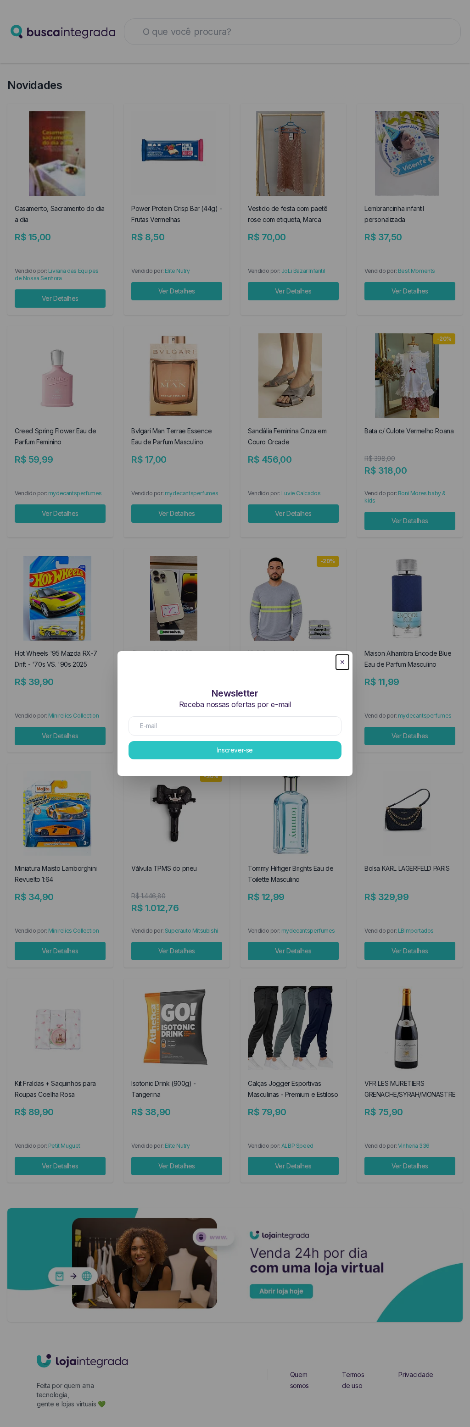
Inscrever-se (235, 750)
